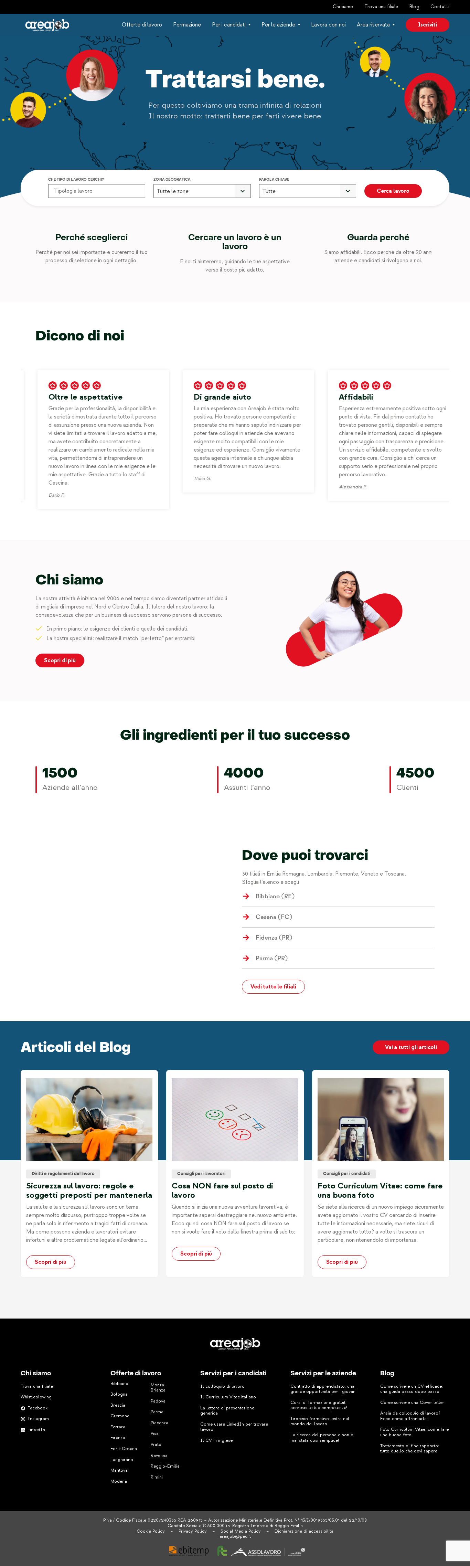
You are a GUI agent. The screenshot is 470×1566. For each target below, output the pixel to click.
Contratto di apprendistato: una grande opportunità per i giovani (323, 1389)
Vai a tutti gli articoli (411, 1047)
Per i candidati (229, 24)
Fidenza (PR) (274, 937)
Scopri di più (60, 660)
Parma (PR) (272, 958)
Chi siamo (343, 7)
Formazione (187, 24)
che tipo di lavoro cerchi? (76, 179)
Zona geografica (172, 179)
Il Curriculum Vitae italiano (228, 1397)
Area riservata (373, 24)
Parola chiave (274, 179)
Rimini (157, 1477)
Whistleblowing (36, 1397)
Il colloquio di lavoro (222, 1386)
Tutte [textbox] (269, 191)
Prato (156, 1444)
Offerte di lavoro (142, 24)
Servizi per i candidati (233, 1374)
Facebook (37, 1408)
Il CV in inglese (216, 1440)
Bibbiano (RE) (275, 896)
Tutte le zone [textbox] (173, 191)
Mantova (119, 1470)
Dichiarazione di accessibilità (304, 1531)
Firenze (117, 1437)
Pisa (155, 1433)
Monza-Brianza (158, 1387)
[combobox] (202, 191)
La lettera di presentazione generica (227, 1410)
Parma (157, 1412)
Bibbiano (119, 1383)
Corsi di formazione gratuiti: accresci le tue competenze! (319, 1405)
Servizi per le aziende (323, 1374)
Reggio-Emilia (165, 1466)
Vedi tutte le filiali (273, 986)
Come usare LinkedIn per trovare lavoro (234, 1426)
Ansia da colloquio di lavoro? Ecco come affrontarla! (410, 1415)
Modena (118, 1481)
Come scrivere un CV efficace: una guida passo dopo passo (411, 1389)
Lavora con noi (328, 24)
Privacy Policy (193, 1531)
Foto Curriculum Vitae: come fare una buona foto (414, 1432)
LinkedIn (36, 1429)
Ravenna (159, 1455)
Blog (414, 7)
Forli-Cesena (123, 1448)
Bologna (119, 1394)
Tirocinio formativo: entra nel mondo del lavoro (319, 1421)
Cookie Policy (151, 1531)
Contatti (439, 7)
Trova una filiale (381, 7)
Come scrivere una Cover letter (412, 1402)
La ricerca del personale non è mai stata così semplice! (321, 1437)
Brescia (117, 1405)
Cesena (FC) (274, 917)
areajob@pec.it (235, 1536)
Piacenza (159, 1423)
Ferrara (117, 1427)
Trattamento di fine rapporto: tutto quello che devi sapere (409, 1448)
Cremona (119, 1416)
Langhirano (121, 1459)
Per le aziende (278, 24)
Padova (158, 1401)
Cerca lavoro (393, 191)
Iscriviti (427, 24)
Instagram (38, 1418)
